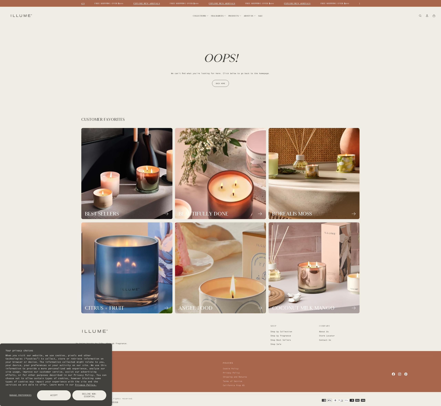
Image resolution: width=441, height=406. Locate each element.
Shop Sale (275, 344)
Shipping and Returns (235, 377)
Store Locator (327, 336)
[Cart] (433, 15)
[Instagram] (400, 374)
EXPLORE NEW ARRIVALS (142, 3)
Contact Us (325, 340)
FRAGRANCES (217, 16)
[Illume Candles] (94, 331)
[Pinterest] (406, 374)
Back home (220, 83)
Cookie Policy (231, 368)
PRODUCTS (233, 16)
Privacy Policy (231, 373)
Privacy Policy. (85, 384)
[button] (420, 16)
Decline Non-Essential (89, 395)
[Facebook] (393, 374)
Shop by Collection (281, 331)
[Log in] (427, 16)
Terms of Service (232, 381)
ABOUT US (248, 16)
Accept (54, 395)
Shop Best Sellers (280, 340)
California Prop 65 (234, 385)
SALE (260, 16)
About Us (324, 331)
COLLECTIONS (199, 16)
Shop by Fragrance (280, 336)
